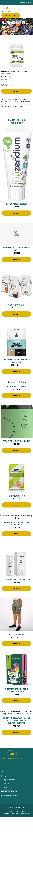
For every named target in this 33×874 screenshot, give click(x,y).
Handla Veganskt (10, 15)
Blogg (5, 787)
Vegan (5, 776)
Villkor (23, 811)
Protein (8, 74)
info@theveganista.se (25, 2)
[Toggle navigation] (29, 15)
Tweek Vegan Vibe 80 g (16, 496)
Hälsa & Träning (15, 71)
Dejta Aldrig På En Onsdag (16, 386)
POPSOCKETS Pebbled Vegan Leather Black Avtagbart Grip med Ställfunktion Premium (16, 720)
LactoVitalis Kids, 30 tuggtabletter (16, 579)
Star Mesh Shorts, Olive (16, 634)
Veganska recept (9, 780)
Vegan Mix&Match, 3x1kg (16, 305)
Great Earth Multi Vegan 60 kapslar (16, 441)
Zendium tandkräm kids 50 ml (16, 204)
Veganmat (6, 784)
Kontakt (16, 811)
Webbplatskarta (24, 814)
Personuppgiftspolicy (10, 814)
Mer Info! (16, 91)
